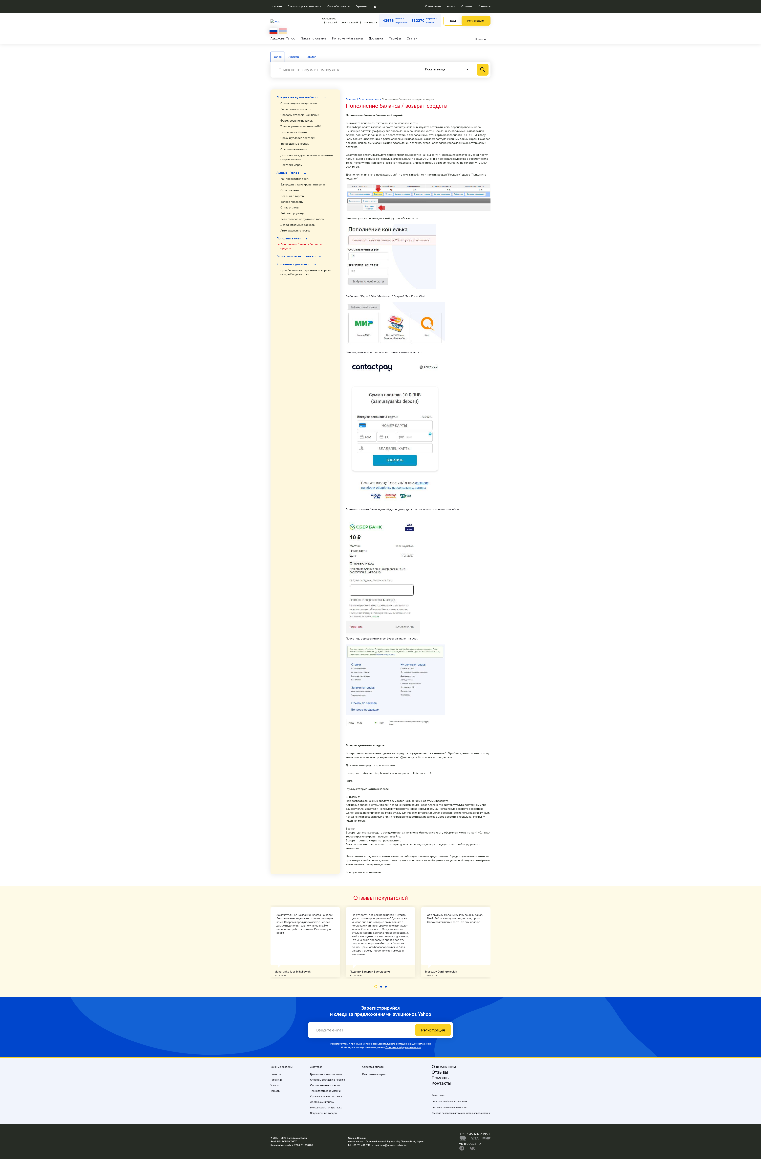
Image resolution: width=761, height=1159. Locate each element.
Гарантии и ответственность (298, 256)
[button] (376, 986)
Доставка (376, 38)
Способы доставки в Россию (327, 1079)
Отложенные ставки (293, 149)
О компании (433, 6)
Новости (276, 6)
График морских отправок (304, 6)
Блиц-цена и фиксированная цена (302, 184)
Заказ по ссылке (313, 38)
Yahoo (278, 56)
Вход (452, 20)
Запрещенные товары (294, 143)
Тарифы (395, 38)
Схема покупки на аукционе (298, 103)
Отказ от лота (289, 207)
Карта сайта (438, 1095)
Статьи (412, 38)
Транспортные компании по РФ (300, 126)
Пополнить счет (291, 238)
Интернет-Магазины (347, 38)
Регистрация (476, 20)
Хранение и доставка (296, 264)
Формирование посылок (296, 120)
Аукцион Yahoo (291, 173)
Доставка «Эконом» (322, 1101)
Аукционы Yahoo (283, 38)
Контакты (484, 6)
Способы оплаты (338, 6)
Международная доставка (326, 1107)
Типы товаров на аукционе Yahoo (302, 219)
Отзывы (466, 6)
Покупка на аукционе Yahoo (301, 97)
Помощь (480, 39)
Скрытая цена (289, 190)
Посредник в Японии (293, 132)
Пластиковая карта (373, 1074)
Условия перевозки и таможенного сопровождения (461, 1113)
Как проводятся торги (294, 178)
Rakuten (311, 56)
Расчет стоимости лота (295, 109)
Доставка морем (291, 164)
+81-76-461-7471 (362, 1145)
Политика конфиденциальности (403, 1047)
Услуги (451, 6)
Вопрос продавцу (291, 201)
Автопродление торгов (295, 230)
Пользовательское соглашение (449, 1107)
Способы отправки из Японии (299, 114)
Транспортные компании (325, 1090)
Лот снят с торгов (292, 196)
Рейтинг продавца (292, 213)
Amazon (294, 56)
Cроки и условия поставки (297, 137)
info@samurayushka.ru (393, 1145)
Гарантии (361, 6)
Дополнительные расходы (297, 224)
